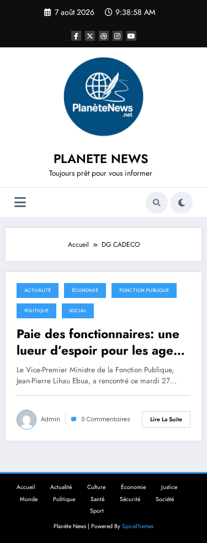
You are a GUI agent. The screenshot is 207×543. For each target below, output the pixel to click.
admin (50, 419)
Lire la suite (166, 419)
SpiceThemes (137, 526)
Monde (29, 499)
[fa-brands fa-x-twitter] (90, 36)
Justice (169, 487)
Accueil (26, 487)
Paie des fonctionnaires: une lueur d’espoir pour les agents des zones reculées (103, 342)
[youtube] (131, 36)
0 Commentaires (105, 419)
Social (78, 310)
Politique (36, 310)
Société (165, 499)
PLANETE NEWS (101, 158)
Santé (97, 499)
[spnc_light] (182, 203)
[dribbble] (104, 36)
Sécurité (130, 499)
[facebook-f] (76, 36)
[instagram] (118, 36)
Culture (96, 487)
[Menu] (20, 202)
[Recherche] (157, 202)
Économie (85, 290)
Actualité (37, 290)
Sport (97, 511)
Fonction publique (144, 290)
